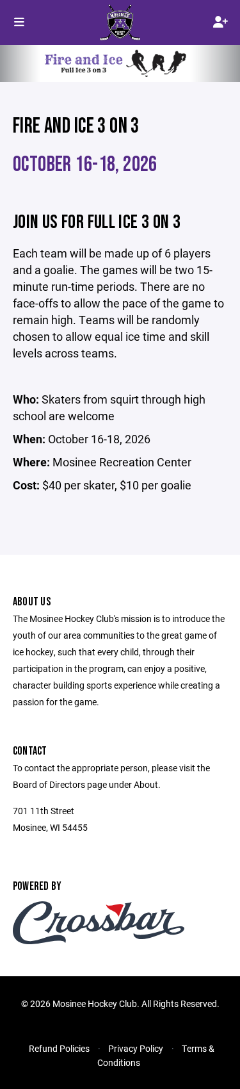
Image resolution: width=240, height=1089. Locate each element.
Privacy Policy (135, 1048)
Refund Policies (59, 1048)
